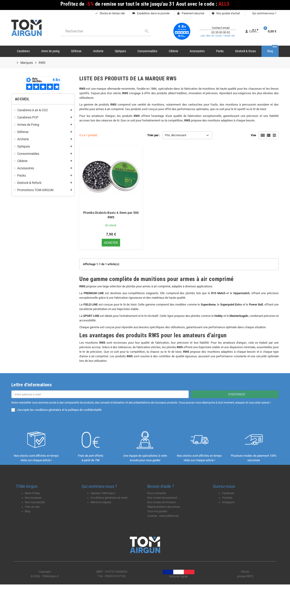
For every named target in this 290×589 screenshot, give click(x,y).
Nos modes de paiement (162, 497)
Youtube (227, 497)
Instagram (228, 502)
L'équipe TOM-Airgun (103, 493)
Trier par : (153, 135)
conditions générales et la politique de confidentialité (68, 410)
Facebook (228, 493)
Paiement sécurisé (190, 13)
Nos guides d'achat (226, 13)
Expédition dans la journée (150, 13)
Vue (253, 135)
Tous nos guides (157, 511)
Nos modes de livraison (161, 502)
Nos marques (33, 497)
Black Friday (32, 493)
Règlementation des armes (163, 506)
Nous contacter (156, 493)
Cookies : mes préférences (163, 516)
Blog (27, 511)
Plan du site (32, 506)
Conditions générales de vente (109, 497)
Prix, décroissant (175, 135)
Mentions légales (101, 502)
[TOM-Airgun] (26, 27)
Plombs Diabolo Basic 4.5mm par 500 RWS (111, 215)
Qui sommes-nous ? (263, 13)
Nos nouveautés (35, 502)
